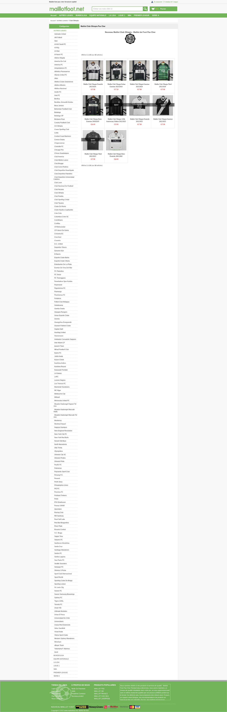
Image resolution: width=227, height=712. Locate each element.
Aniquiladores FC (60, 68)
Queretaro (58, 509)
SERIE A (155, 15)
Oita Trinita (58, 448)
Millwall (57, 397)
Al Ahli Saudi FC (60, 44)
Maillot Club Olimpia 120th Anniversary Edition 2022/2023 (116, 120)
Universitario (58, 621)
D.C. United (58, 244)
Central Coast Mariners (62, 136)
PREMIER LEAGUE (141, 15)
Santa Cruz (58, 546)
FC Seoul (57, 274)
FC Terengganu (60, 278)
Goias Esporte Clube (61, 315)
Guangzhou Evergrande (63, 322)
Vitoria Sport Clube (61, 635)
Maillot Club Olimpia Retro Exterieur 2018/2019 (93, 120)
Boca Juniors (59, 106)
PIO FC (57, 489)
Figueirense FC (59, 288)
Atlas (56, 78)
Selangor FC (58, 567)
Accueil (53, 15)
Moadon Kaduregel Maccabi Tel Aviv (65, 416)
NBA (129, 15)
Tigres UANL (59, 601)
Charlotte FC (58, 146)
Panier (163, 9)
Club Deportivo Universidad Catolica (64, 178)
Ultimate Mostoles (60, 611)
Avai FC (57, 95)
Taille (73, 691)
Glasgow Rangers (60, 312)
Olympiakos (58, 451)
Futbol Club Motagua (61, 302)
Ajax (56, 41)
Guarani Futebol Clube (62, 326)
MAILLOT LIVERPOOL (102, 699)
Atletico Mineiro (59, 85)
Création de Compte (171, 2)
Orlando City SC (60, 454)
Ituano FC (57, 353)
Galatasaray (58, 305)
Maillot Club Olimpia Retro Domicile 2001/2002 (116, 155)
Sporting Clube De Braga (63, 581)
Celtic (56, 133)
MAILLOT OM (99, 691)
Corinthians (58, 220)
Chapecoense (59, 143)
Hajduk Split (58, 329)
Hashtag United (60, 332)
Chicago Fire (59, 150)
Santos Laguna (59, 557)
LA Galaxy (58, 373)
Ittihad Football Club (61, 349)
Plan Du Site (55, 696)
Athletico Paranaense (62, 71)
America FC (58, 65)
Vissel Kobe (58, 632)
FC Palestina (59, 271)
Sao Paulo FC (59, 560)
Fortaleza (57, 298)
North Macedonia (60, 444)
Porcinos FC (58, 492)
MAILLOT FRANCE (101, 694)
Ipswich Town (59, 346)
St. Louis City (59, 587)
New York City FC (60, 434)
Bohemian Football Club (63, 109)
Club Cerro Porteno (61, 167)
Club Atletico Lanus (61, 160)
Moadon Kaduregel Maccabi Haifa (64, 411)
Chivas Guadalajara (61, 153)
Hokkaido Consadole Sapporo (65, 339)
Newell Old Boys (60, 441)
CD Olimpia (58, 126)
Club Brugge (58, 163)
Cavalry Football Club (62, 123)
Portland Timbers (60, 495)
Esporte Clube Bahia (61, 257)
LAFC (56, 377)
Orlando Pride (59, 461)
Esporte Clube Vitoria (62, 261)
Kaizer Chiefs (59, 360)
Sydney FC (58, 598)
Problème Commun (78, 694)
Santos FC (58, 553)
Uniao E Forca (59, 615)
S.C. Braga (58, 533)
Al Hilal (57, 51)
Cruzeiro (57, 240)
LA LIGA (112, 15)
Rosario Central (60, 529)
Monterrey (58, 420)
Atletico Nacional (60, 88)
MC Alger (57, 390)
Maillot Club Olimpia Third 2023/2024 (163, 85)
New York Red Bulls (61, 437)
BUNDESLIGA (81, 15)
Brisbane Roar (59, 119)
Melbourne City (59, 394)
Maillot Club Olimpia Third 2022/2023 (93, 155)
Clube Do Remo (60, 206)
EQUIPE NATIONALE (97, 15)
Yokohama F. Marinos (62, 649)
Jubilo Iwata (58, 356)
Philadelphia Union (61, 485)
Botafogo (57, 112)
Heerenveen (58, 336)
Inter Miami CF (59, 343)
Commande (55, 691)
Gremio (57, 319)
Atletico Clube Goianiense (63, 82)
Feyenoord (58, 285)
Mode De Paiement (78, 689)
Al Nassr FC (58, 54)
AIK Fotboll (58, 37)
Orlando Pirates (60, 458)
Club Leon (58, 183)
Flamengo (58, 292)
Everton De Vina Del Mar (63, 268)
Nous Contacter (57, 699)
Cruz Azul (57, 237)
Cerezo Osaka (59, 140)
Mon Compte (56, 694)
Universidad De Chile (62, 618)
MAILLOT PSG (99, 689)
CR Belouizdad (59, 227)
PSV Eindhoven (60, 502)
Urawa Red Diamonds (62, 625)
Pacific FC (58, 465)
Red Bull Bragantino (61, 523)
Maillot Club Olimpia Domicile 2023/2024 (93, 85)
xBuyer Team (59, 645)
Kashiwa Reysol (60, 366)
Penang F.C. (58, 475)
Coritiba (57, 223)
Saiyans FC (58, 540)
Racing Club (58, 512)
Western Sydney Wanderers (64, 638)
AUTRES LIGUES (62, 20)
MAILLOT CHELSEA (101, 696)
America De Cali (60, 61)
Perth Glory (58, 482)
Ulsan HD (57, 608)
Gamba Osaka (59, 309)
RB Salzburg (58, 516)
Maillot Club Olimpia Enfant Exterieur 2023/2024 (116, 85)
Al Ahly (56, 48)
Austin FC (57, 92)
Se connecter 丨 (159, 2)
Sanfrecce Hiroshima (61, 543)
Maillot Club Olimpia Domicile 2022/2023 (139, 120)
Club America (59, 157)
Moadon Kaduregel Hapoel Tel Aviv (65, 405)
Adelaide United (60, 34)
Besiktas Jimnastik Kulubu (63, 102)
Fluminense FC (59, 295)
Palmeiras (58, 468)
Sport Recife (58, 577)
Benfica (57, 99)
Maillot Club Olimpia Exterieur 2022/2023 (163, 120)
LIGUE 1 (121, 15)
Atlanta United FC (60, 75)
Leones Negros (59, 380)
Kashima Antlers (60, 363)
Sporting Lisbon (60, 584)
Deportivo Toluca (60, 247)
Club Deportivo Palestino (63, 174)
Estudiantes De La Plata (63, 264)
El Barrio (57, 254)
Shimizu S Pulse (60, 570)
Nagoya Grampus (60, 427)
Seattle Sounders (60, 563)
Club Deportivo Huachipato (64, 170)
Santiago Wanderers (61, 550)
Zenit (56, 652)
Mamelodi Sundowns (61, 387)
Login (53, 689)
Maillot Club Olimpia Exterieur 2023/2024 (139, 85)
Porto (56, 499)
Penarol (57, 478)
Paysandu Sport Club (62, 472)
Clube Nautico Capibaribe (63, 210)
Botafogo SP (58, 116)
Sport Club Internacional (63, 574)
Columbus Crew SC (61, 217)
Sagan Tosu (58, 536)
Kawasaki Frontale (61, 370)
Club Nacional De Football (63, 186)
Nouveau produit (77, 696)
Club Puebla (58, 196)
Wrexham (57, 642)
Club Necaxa (59, 189)
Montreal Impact (60, 424)
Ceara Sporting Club (61, 129)
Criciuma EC (58, 234)
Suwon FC (58, 591)
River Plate (58, 526)
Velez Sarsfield (59, 628)
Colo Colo (58, 213)
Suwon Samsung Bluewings (64, 594)
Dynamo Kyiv (59, 251)
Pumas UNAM (59, 506)
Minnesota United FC (61, 401)
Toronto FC (58, 604)
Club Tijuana (59, 203)
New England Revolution (63, 431)
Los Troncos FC (60, 383)
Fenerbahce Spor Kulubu (63, 281)
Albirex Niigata (59, 58)
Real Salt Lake (59, 519)
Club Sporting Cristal (61, 200)
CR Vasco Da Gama (61, 230)
